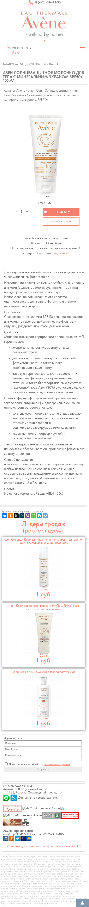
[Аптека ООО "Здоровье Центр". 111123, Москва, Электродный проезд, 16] (6, 797)
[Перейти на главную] (44, 26)
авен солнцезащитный (59, 864)
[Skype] (39, 515)
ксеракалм (48, 861)
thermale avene (17, 889)
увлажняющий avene (14, 871)
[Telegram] (45, 515)
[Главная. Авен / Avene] (12, 808)
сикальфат (17, 864)
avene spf (43, 859)
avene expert (18, 896)
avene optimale (44, 871)
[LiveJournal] (21, 515)
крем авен (36, 856)
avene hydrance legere (52, 896)
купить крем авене (18, 876)
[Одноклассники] (10, 515)
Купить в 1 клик (61, 221)
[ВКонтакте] (4, 515)
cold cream (54, 881)
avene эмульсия (33, 879)
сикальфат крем (24, 869)
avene (27, 856)
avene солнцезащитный (29, 861)
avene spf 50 (30, 864)
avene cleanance (63, 861)
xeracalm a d (14, 866)
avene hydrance (30, 866)
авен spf (27, 884)
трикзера (10, 869)
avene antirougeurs (71, 898)
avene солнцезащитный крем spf (47, 894)
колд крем (51, 876)
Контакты (51, 64)
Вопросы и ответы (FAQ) (65, 846)
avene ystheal (66, 879)
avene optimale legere (18, 898)
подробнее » (61, 253)
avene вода (37, 886)
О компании (12, 846)
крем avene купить (38, 881)
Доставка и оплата (35, 846)
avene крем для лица (22, 874)
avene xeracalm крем (19, 886)
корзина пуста (21, 50)
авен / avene (9, 856)
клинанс (42, 864)
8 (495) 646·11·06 (47, 2)
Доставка (32, 64)
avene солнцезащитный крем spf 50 (26, 901)
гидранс (17, 884)
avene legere (69, 886)
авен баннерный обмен (46, 903)
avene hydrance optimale (65, 871)
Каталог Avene (13, 64)
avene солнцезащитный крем (60, 874)
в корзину (63, 212)
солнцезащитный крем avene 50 (39, 891)
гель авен (50, 901)
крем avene (49, 856)
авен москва (33, 896)
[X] (16, 515)
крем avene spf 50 (36, 889)
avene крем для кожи (18, 894)
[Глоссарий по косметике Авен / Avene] (12, 822)
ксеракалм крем (66, 876)
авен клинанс (41, 869)
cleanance (11, 861)
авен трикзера (68, 884)
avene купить (30, 859)
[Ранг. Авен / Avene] (51, 815)
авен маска (54, 898)
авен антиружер (39, 898)
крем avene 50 (19, 881)
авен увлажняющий (71, 881)
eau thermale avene (57, 889)
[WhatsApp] (33, 515)
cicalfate (30, 871)
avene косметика (65, 856)
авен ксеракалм (47, 866)
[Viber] (27, 515)
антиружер (54, 869)
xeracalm (54, 859)
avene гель (54, 884)
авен (19, 856)
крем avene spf (50, 879)
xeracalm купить (53, 886)
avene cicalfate (37, 876)
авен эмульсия (40, 884)
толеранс (17, 859)
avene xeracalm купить (20, 903)
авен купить (66, 859)
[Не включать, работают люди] (70, 815)
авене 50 (39, 874)
